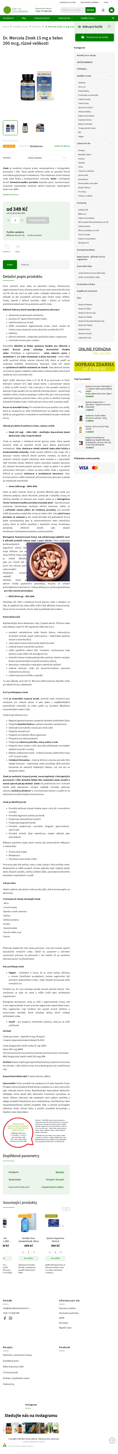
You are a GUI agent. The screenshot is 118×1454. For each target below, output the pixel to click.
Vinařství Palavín (85, 304)
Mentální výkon (84, 154)
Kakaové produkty (86, 115)
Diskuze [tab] (25, 264)
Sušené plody (84, 226)
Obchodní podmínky (90, 2)
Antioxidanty (83, 91)
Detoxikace (83, 179)
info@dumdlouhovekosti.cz (16, 1308)
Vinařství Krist (84, 329)
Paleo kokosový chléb (13, 1366)
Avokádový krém (11, 1360)
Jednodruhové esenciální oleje (91, 273)
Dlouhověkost (84, 187)
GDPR (106, 2)
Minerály (82, 86)
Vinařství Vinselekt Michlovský (91, 321)
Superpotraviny (85, 119)
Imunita (81, 158)
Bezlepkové (83, 242)
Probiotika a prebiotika (88, 95)
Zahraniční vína (84, 337)
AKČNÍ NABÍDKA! (85, 62)
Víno (79, 297)
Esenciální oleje (84, 266)
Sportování (83, 175)
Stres (80, 167)
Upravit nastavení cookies (34, 1441)
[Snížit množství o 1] (8, 220)
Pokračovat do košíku (97, 37)
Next (68, 1209)
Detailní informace (10, 194)
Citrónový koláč (10, 1372)
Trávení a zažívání (86, 171)
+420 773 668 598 (11, 1313)
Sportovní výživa (85, 107)
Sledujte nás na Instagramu (31, 1415)
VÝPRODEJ (82, 69)
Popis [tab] (10, 264)
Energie (81, 150)
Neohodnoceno (36, 146)
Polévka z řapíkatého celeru (16, 1378)
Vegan (81, 136)
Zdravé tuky (83, 103)
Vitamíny (82, 82)
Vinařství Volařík (85, 317)
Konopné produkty (86, 249)
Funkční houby (84, 99)
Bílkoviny (82, 214)
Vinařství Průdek (85, 325)
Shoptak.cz (30, 1446)
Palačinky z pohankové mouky (17, 1355)
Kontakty (63, 1322)
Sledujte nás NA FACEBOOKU (4, 1318)
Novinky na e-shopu (86, 55)
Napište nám (65, 1327)
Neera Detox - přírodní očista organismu (91, 258)
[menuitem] (10, 18)
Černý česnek (84, 234)
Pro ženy (82, 191)
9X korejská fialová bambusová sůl (93, 222)
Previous (64, 1209)
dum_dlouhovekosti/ (10, 1318)
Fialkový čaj (8, 1384)
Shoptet (17, 1446)
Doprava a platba (68, 2)
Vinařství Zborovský (87, 313)
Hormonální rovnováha (88, 183)
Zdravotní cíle (83, 143)
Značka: (62, 146)
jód (10, 562)
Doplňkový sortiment (87, 291)
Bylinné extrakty (85, 124)
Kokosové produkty (87, 238)
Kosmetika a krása (86, 284)
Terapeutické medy (87, 128)
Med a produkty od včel (88, 230)
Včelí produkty (84, 111)
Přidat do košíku (37, 220)
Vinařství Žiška (84, 308)
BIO (79, 132)
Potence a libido (85, 195)
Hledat (90, 10)
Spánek (81, 162)
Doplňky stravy (84, 75)
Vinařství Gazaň (85, 333)
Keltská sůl (83, 209)
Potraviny (81, 203)
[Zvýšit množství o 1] (22, 220)
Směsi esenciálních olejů (89, 277)
